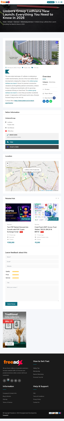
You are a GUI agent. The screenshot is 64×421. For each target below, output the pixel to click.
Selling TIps (36, 368)
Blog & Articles (7, 396)
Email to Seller (14, 147)
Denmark (11, 237)
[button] (32, 174)
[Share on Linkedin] (47, 101)
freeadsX (5, 415)
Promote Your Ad (38, 377)
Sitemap (5, 399)
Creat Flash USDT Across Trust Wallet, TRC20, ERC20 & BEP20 (45, 229)
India (29, 67)
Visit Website (10, 127)
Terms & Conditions (38, 396)
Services (9, 224)
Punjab (25, 67)
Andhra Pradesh (41, 237)
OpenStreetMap (49, 190)
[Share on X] (44, 101)
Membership (36, 371)
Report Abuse (48, 93)
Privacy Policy (37, 399)
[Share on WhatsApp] (50, 101)
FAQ (34, 393)
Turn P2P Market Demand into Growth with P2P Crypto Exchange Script (17, 229)
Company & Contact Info (10, 393)
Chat (11, 142)
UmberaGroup (10, 118)
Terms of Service (7, 402)
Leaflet (42, 190)
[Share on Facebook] (54, 97)
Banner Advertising (38, 374)
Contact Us (36, 402)
